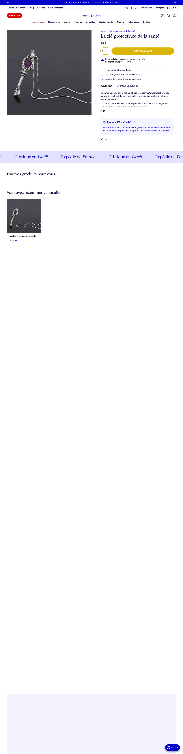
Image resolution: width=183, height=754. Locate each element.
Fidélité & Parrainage (17, 7)
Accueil (103, 31)
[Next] (175, 2)
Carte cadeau (147, 7)
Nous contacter (55, 7)
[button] (54, 22)
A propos (41, 7)
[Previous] (8, 2)
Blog (31, 7)
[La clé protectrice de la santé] (24, 216)
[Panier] (175, 15)
